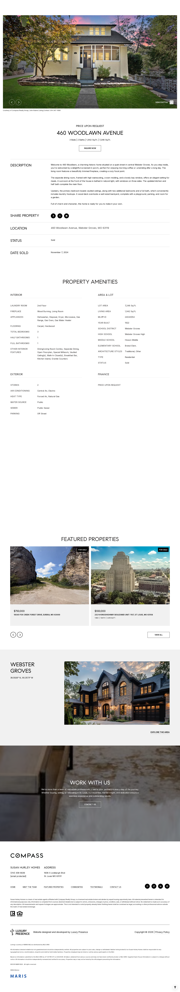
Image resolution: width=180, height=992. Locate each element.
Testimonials (96, 887)
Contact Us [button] (90, 804)
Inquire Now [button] (90, 148)
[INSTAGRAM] (147, 886)
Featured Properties (54, 887)
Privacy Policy (162, 932)
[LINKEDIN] (160, 886)
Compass (61, 899)
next (18, 102)
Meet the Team (30, 887)
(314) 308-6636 (17, 873)
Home (12, 887)
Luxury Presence (79, 932)
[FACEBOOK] (153, 886)
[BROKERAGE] (167, 886)
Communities (77, 887)
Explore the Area (160, 732)
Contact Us (115, 887)
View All (159, 635)
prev (12, 102)
